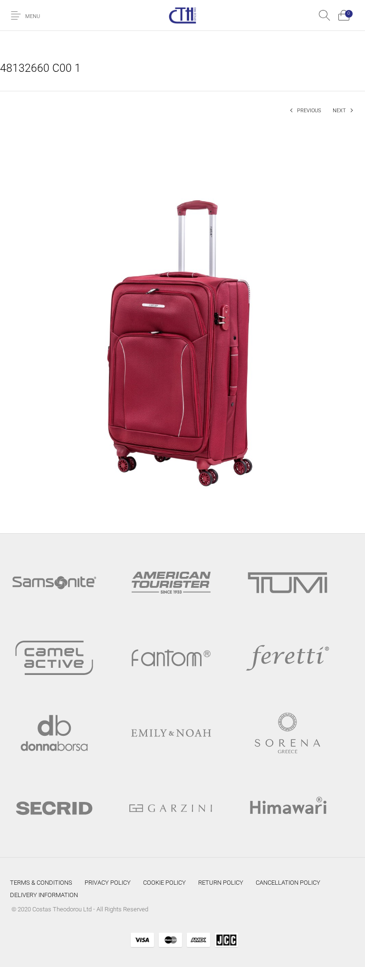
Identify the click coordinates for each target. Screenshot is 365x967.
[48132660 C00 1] (182, 319)
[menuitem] (41, 883)
